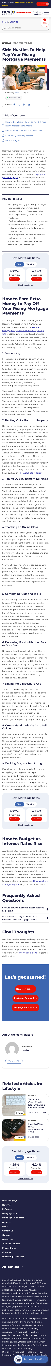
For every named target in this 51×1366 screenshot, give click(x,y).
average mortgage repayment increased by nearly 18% (23, 330)
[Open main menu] (46, 12)
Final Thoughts (12, 140)
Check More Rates (25, 285)
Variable (30, 264)
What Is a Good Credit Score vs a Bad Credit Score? (36, 1103)
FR (35, 13)
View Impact (42, 4)
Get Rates (14, 279)
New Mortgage (10, 1200)
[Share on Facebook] (14, 105)
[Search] (5, 27)
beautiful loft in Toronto (32, 473)
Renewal (6, 1205)
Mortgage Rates (10, 1213)
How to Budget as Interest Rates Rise (23, 131)
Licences (6, 1252)
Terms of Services (11, 1244)
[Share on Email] (29, 105)
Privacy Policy (9, 1248)
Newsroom (7, 1239)
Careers (6, 1235)
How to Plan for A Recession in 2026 (35, 1128)
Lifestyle (14, 22)
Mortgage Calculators (13, 1218)
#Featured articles (22, 43)
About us (6, 1222)
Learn (5, 22)
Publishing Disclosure (13, 1257)
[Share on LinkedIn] (24, 105)
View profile (14, 1061)
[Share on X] (19, 105)
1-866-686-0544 (23, 13)
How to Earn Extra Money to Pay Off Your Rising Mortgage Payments (25, 124)
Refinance (7, 1209)
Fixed (19, 264)
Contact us (7, 1231)
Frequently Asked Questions (19, 136)
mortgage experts (28, 953)
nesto (17, 93)
